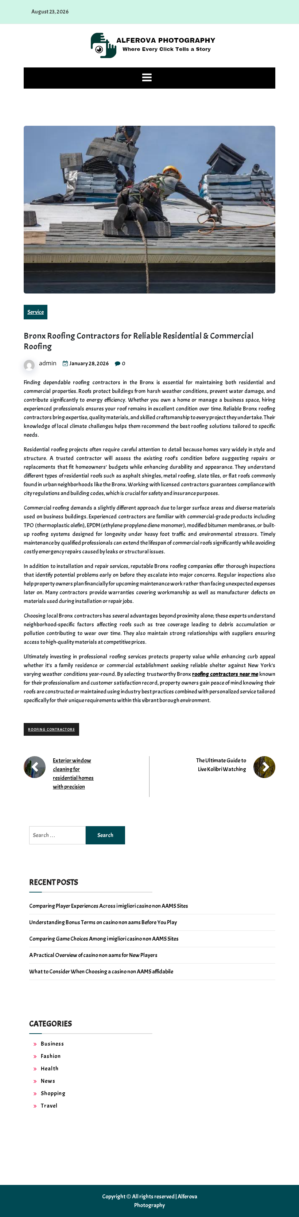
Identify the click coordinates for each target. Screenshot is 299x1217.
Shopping (53, 1093)
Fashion (51, 1056)
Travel (49, 1105)
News (48, 1081)
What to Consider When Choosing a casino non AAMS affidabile (101, 971)
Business (52, 1043)
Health (50, 1068)
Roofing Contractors (51, 729)
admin (48, 363)
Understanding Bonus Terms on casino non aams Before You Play (103, 922)
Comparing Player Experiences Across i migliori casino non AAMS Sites (108, 906)
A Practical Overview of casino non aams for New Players (93, 955)
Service (35, 312)
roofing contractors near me (225, 674)
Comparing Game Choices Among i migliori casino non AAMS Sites (104, 938)
